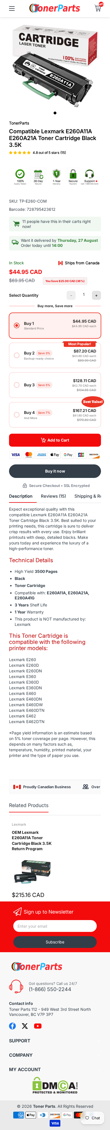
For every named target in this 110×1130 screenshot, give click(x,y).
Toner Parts (44, 1106)
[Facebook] (12, 1026)
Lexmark (19, 824)
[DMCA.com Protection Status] (55, 1092)
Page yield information (32, 732)
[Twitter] (24, 1026)
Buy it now (55, 471)
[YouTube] (38, 1026)
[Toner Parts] (55, 11)
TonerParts (19, 123)
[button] (20, 152)
